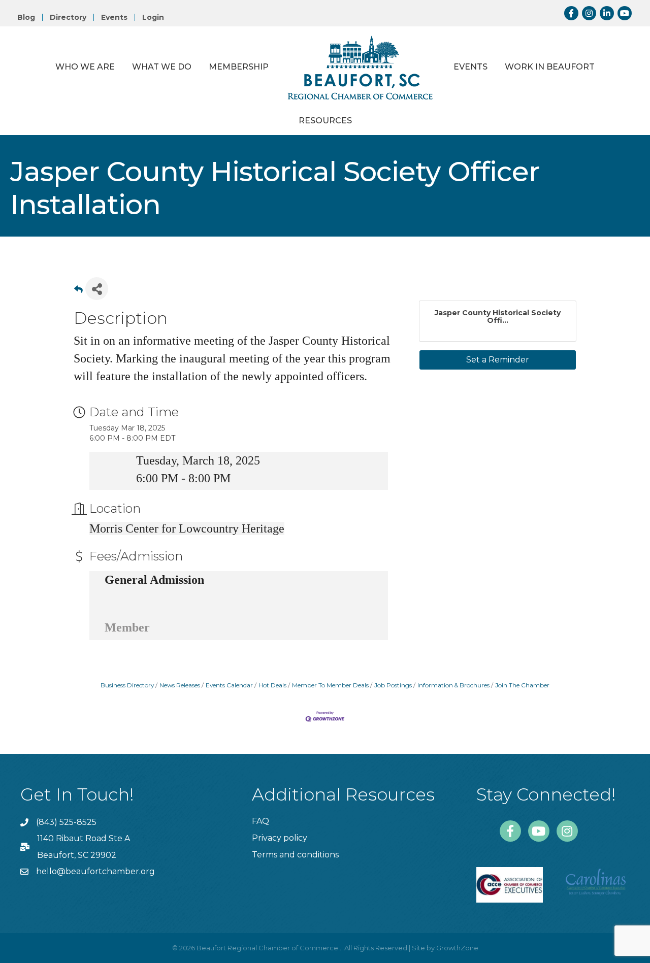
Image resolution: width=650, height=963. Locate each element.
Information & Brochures (453, 685)
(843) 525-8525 (66, 822)
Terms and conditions (295, 854)
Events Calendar (229, 685)
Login (153, 17)
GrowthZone (457, 948)
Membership (239, 67)
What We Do (161, 67)
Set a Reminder (497, 359)
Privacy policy (279, 838)
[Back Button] (78, 291)
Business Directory (127, 685)
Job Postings (393, 685)
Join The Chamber (522, 685)
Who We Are (85, 67)
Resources (325, 120)
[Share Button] (96, 288)
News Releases (179, 685)
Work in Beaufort (550, 67)
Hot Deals (272, 685)
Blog (26, 17)
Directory (68, 17)
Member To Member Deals (330, 685)
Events (114, 17)
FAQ (260, 821)
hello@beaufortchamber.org (95, 871)
